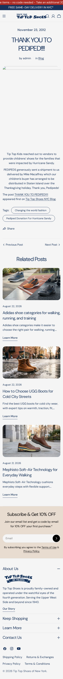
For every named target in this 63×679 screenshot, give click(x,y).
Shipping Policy (12, 657)
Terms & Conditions (37, 664)
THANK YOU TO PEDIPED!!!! (31, 194)
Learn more (10, 338)
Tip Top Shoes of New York (30, 671)
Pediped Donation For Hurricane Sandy (28, 218)
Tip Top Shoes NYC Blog (41, 199)
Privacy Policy (11, 664)
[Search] (47, 16)
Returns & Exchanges (40, 657)
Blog (41, 58)
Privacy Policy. (31, 551)
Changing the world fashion (30, 210)
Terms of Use (49, 547)
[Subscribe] (56, 538)
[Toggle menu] (4, 16)
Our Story (9, 609)
